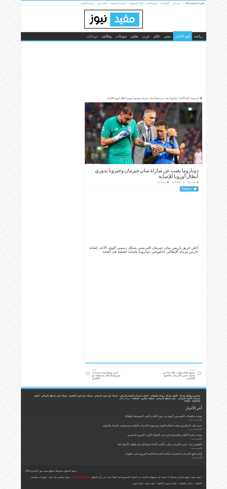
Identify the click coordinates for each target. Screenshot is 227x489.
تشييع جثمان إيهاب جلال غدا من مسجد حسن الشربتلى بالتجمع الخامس (179, 374)
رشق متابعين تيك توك (59, 477)
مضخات (135, 398)
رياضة (198, 36)
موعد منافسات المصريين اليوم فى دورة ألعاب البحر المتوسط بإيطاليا (163, 416)
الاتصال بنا (164, 3)
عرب (146, 36)
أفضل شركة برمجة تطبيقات (164, 395)
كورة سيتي (137, 483)
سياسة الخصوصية (118, 3)
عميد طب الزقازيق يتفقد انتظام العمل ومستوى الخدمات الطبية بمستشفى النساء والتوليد (152, 425)
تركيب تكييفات (186, 483)
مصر (167, 36)
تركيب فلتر (124, 398)
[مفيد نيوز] (113, 18)
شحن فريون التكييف (166, 483)
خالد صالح (192, 182)
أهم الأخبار (182, 36)
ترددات (92, 36)
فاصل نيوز (102, 3)
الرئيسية (195, 98)
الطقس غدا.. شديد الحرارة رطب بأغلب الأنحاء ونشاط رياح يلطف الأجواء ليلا (160, 444)
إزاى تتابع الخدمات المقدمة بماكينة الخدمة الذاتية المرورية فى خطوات (163, 453)
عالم (157, 36)
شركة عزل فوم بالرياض (106, 395)
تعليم (134, 36)
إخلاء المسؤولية (136, 3)
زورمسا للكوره (87, 3)
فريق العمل (152, 3)
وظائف (106, 36)
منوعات (121, 36)
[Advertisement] (113, 70)
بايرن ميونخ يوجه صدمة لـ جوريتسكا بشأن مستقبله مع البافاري (106, 374)
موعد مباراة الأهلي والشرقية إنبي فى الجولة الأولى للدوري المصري (164, 434)
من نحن (176, 3)
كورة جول (149, 483)
